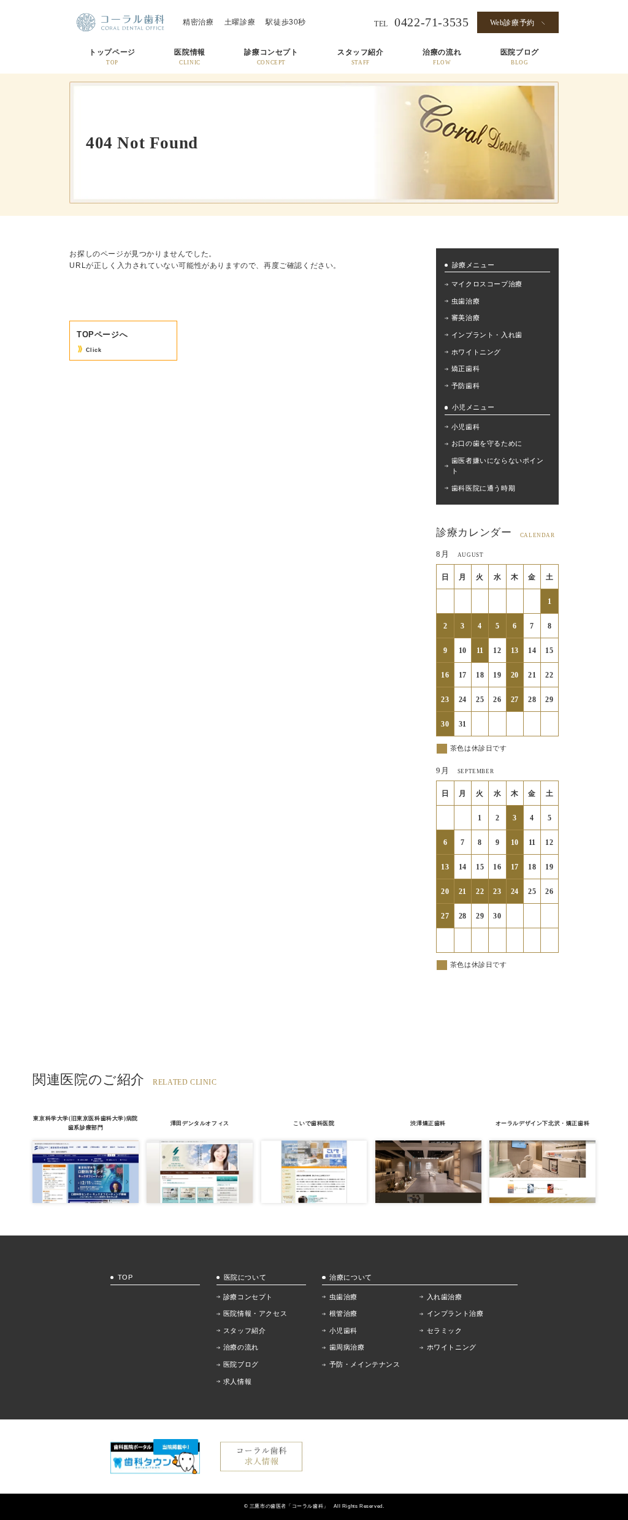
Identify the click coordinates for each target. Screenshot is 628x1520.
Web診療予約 (512, 22)
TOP (125, 1277)
